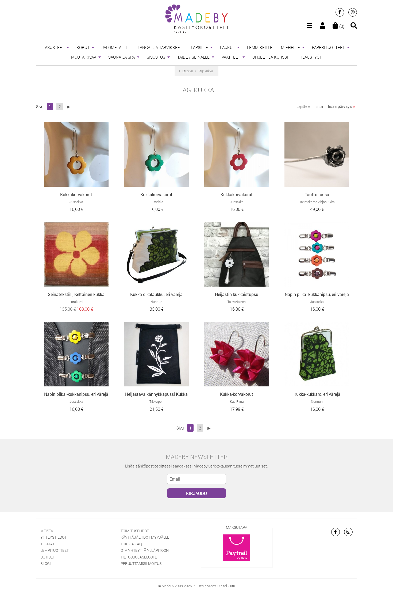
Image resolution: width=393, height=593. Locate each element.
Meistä (46, 530)
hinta (318, 106)
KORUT (83, 47)
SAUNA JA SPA (121, 57)
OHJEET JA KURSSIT (271, 57)
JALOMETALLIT (115, 47)
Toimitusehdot (135, 530)
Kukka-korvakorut (236, 394)
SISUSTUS (156, 57)
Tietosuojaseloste (139, 557)
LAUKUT (227, 47)
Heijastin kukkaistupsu (236, 294)
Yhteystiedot (53, 537)
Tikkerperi (156, 401)
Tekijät (47, 543)
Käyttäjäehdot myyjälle (145, 537)
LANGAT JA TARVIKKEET (160, 47)
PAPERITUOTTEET (328, 47)
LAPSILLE (199, 47)
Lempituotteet (54, 550)
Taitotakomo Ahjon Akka (316, 202)
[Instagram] (352, 12)
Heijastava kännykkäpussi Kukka (156, 394)
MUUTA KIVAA (83, 57)
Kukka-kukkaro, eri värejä (317, 394)
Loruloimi (76, 301)
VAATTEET (231, 57)
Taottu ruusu (317, 194)
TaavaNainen (237, 301)
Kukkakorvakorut (76, 194)
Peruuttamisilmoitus (141, 563)
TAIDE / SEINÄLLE (193, 57)
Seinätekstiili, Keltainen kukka (76, 294)
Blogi (45, 563)
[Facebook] (340, 12)
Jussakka (76, 202)
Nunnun (156, 301)
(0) (341, 26)
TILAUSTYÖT (310, 57)
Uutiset (47, 557)
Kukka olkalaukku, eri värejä (156, 294)
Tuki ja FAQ (131, 543)
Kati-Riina (237, 401)
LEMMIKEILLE (259, 47)
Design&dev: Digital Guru (216, 585)
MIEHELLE (290, 47)
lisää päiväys (340, 106)
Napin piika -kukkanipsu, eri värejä (317, 294)
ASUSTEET (54, 47)
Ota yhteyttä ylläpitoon (145, 550)
